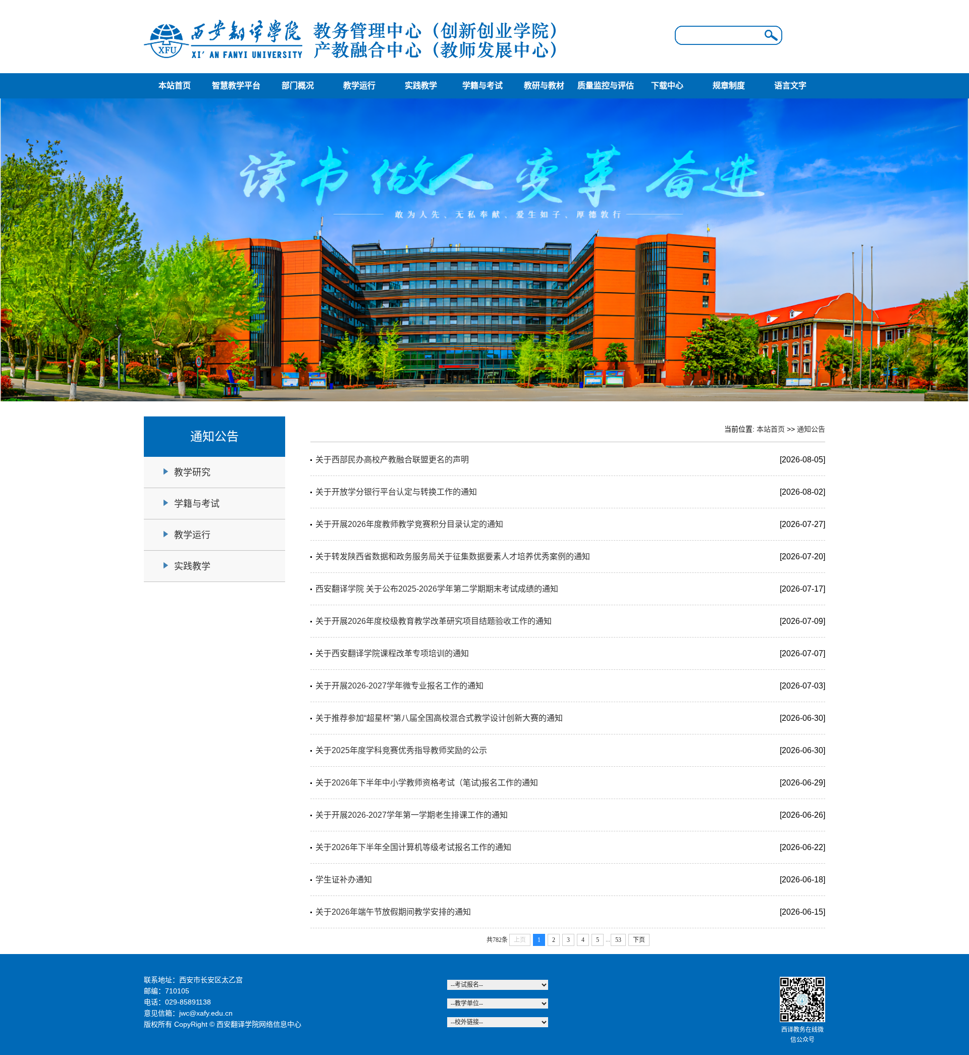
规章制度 (729, 85)
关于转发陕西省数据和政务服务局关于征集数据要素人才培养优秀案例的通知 (452, 556)
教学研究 (192, 472)
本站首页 (174, 85)
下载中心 (667, 85)
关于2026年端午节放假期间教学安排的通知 (393, 912)
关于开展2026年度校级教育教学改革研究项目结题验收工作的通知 (433, 621)
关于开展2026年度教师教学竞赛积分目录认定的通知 (409, 524)
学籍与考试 (482, 85)
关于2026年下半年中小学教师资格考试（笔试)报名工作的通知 (426, 782)
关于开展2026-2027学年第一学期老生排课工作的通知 (411, 815)
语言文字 (790, 85)
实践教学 (421, 85)
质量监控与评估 (605, 85)
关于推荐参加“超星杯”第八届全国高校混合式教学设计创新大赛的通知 (439, 718)
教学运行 (359, 85)
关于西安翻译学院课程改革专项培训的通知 (392, 653)
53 (618, 939)
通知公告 (811, 429)
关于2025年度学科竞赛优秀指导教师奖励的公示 (401, 750)
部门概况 (298, 85)
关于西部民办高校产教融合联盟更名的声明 (392, 459)
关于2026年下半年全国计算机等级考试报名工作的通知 (413, 847)
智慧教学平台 (236, 85)
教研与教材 (544, 85)
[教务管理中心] (351, 62)
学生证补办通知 (343, 879)
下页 (639, 939)
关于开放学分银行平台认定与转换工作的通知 (396, 492)
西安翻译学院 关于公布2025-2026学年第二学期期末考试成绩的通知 (436, 589)
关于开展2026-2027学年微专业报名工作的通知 (399, 685)
